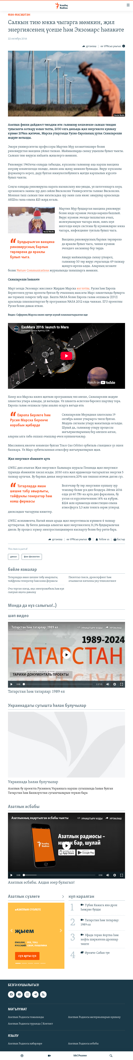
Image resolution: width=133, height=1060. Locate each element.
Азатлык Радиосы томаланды (26, 1017)
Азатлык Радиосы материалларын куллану (94, 1017)
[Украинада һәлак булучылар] (66, 745)
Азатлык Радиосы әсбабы (83, 1043)
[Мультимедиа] (49, 1055)
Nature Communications (33, 270)
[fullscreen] (121, 684)
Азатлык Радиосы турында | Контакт (30, 1023)
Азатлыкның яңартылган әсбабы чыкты (39, 818)
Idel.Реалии (80, 1055)
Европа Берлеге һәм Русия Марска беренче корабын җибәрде (30, 420)
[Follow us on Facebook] (11, 994)
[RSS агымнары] (43, 994)
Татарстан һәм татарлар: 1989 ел (34, 627)
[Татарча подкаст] (22, 1055)
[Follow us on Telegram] (35, 994)
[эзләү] (111, 1055)
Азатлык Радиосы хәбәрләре (25, 1043)
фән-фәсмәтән (19, 15)
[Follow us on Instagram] (27, 994)
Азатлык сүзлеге (24, 896)
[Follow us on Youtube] (19, 994)
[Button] (89, 46)
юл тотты (83, 288)
